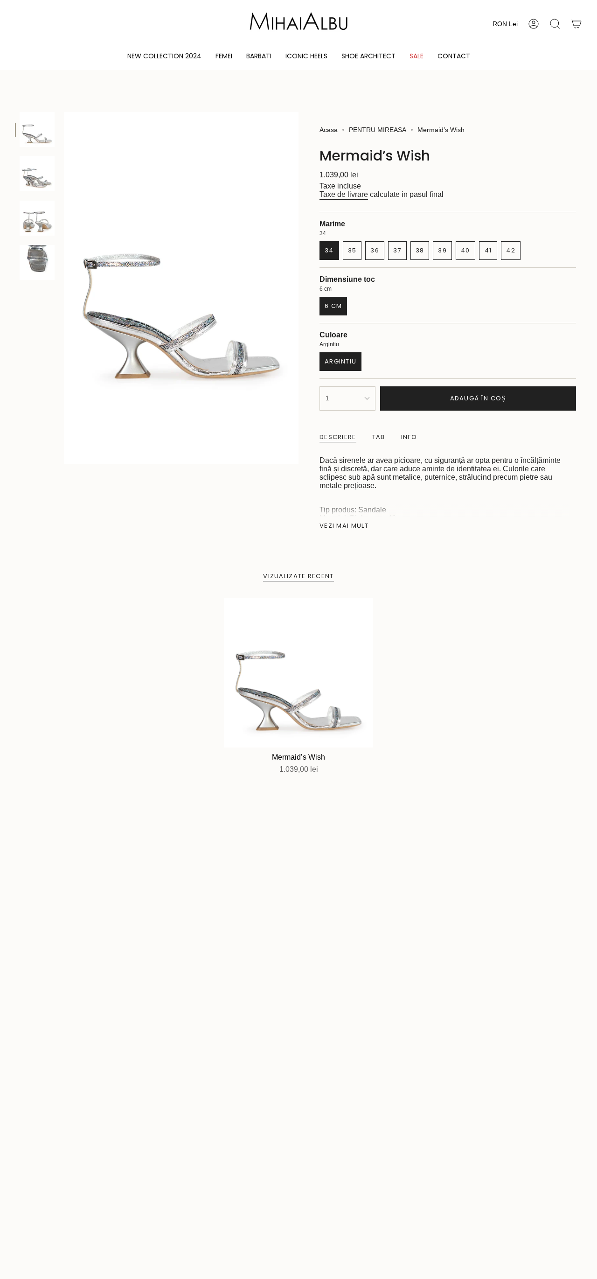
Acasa (328, 129)
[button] (223, 56)
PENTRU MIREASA (377, 129)
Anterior (64, 288)
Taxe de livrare (343, 194)
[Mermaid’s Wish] (298, 673)
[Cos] (576, 24)
